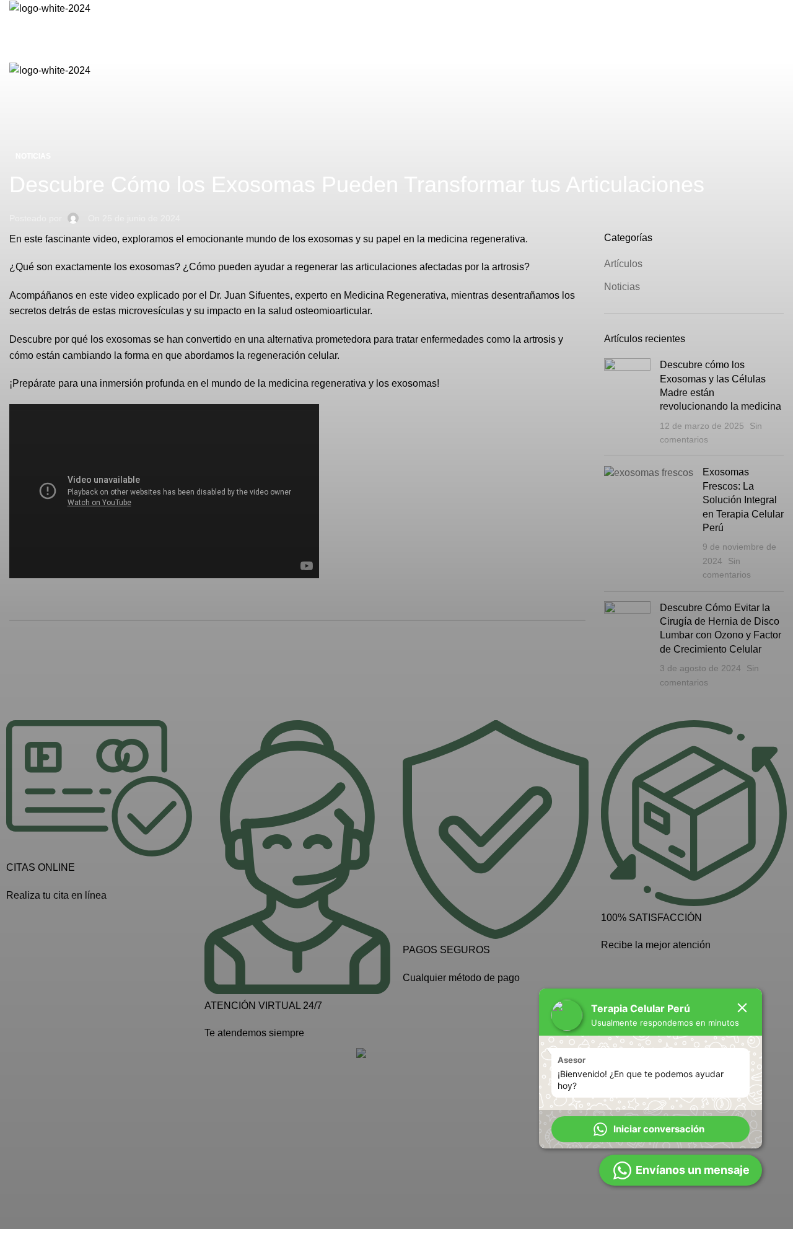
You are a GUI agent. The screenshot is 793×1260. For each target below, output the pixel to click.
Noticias (33, 156)
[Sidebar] (15, 1244)
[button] (650, 1129)
